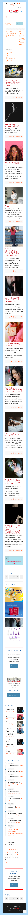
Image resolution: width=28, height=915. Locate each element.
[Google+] (9, 7)
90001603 (18, 3)
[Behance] (21, 7)
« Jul (6, 863)
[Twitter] (11, 7)
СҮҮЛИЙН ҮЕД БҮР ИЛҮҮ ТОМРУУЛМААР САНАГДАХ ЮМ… (13, 300)
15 (15, 852)
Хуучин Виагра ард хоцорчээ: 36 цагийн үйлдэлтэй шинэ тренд (13, 83)
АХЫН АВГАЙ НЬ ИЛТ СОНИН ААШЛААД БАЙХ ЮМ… (13, 482)
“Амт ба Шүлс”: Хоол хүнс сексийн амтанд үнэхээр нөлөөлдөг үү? (14, 390)
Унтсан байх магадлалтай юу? (9, 34)
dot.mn (17, 908)
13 (11, 852)
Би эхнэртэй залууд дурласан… (12, 345)
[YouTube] (13, 7)
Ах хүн (16, 32)
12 (9, 852)
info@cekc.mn (15, 5)
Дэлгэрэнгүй (18, 97)
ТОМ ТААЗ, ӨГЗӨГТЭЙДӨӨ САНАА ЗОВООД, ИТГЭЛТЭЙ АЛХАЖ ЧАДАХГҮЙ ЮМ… (12, 252)
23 (17, 854)
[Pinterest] (17, 7)
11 (7, 852)
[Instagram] (19, 7)
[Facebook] (7, 7)
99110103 (10, 3)
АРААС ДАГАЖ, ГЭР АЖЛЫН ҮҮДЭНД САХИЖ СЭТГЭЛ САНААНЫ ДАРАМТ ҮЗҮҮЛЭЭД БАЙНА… (12, 529)
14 (11, 271)
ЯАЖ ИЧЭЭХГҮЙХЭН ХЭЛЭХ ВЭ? (12, 435)
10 (6, 852)
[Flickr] (15, 7)
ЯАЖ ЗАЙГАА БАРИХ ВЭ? (12, 34)
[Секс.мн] (14, 11)
